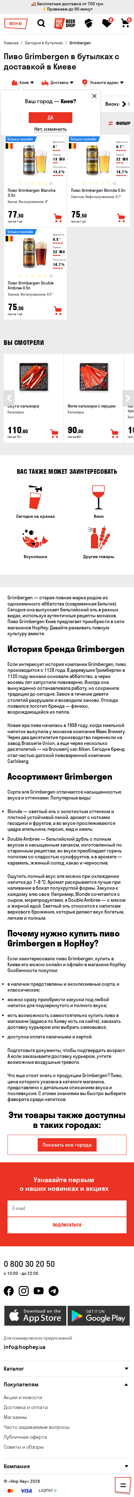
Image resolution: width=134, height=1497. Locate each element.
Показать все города (67, 1145)
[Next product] (128, 398)
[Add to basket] (55, 434)
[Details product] (35, 158)
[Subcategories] (123, 1486)
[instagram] (24, 1291)
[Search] (41, 23)
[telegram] (54, 1291)
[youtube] (39, 1291)
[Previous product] (9, 398)
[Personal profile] (89, 23)
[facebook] (9, 1291)
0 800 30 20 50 (29, 1264)
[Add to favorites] (58, 218)
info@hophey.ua (24, 1346)
